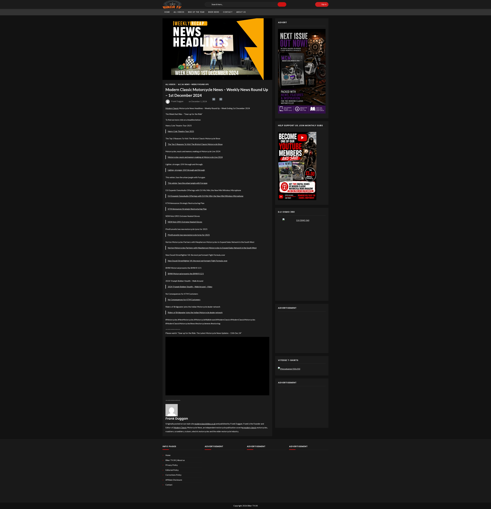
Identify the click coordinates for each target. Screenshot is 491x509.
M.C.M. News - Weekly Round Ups (193, 84)
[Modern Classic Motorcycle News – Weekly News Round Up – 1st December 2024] (217, 49)
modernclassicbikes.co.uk (205, 424)
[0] (211, 101)
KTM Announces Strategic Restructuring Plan (187, 209)
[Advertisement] (302, 332)
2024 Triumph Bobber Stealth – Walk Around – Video (190, 287)
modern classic (250, 427)
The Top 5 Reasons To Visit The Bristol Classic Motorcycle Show (195, 144)
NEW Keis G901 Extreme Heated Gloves (185, 222)
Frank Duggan (177, 101)
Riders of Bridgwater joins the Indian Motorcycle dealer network (195, 312)
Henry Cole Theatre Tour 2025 (181, 131)
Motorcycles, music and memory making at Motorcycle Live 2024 (195, 157)
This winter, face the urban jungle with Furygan (187, 183)
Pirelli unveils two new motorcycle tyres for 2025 (189, 235)
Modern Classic (172, 108)
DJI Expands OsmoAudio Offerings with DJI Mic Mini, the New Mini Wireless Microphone (205, 196)
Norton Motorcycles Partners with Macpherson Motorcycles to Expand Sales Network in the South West (212, 248)
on (198, 101)
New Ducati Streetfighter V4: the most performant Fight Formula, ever (197, 261)
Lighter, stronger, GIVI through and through (186, 170)
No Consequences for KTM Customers (184, 299)
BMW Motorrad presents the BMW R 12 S (186, 273)
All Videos (170, 84)
